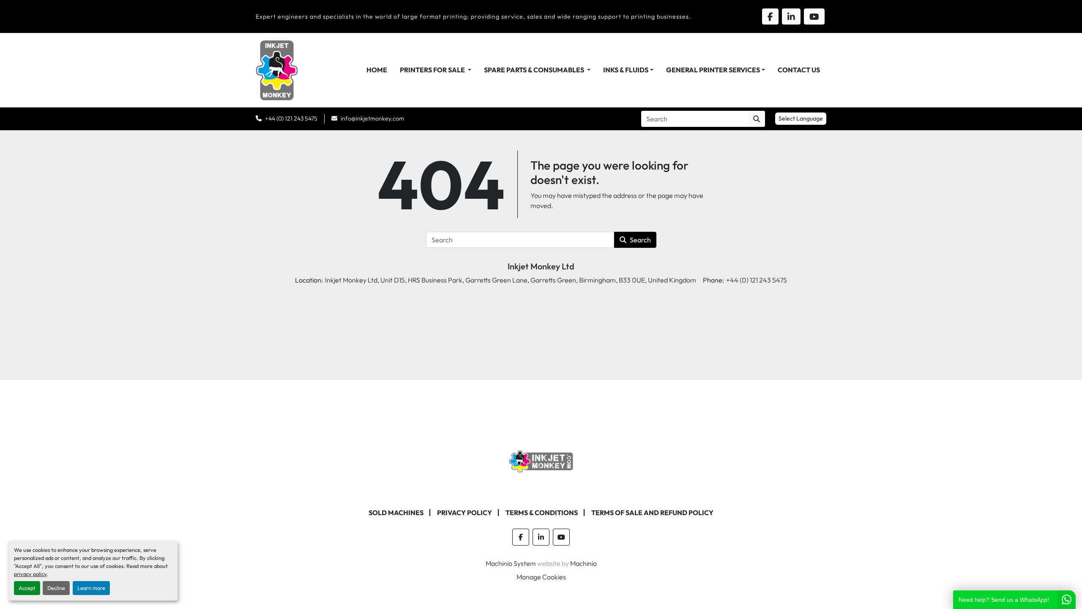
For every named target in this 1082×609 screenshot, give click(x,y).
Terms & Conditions (541, 512)
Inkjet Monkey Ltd (541, 266)
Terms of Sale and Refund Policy (652, 512)
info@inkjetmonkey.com (372, 118)
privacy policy (30, 574)
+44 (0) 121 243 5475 (291, 118)
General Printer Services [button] (713, 70)
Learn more (91, 587)
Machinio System (511, 563)
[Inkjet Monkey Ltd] (541, 460)
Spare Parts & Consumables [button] (534, 70)
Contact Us (799, 70)
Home (376, 70)
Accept (27, 587)
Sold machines (396, 512)
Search (640, 240)
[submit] (756, 119)
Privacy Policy (464, 512)
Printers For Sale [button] (433, 70)
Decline (56, 587)
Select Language (801, 118)
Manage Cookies (541, 577)
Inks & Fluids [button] (625, 70)
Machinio (583, 563)
